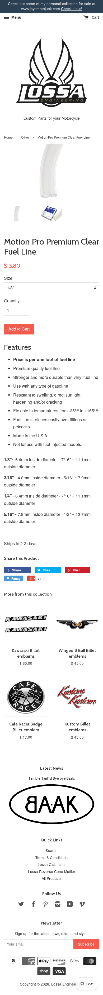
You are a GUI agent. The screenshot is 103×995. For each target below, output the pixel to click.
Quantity (12, 301)
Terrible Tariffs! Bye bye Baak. (51, 778)
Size (8, 278)
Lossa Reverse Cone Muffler (51, 871)
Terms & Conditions (51, 857)
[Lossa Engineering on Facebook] (33, 904)
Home (8, 137)
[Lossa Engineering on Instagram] (57, 904)
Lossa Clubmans (51, 864)
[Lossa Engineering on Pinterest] (45, 904)
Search (52, 850)
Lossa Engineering (66, 984)
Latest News (51, 768)
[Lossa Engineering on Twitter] (21, 904)
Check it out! (71, 9)
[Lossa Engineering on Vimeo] (82, 904)
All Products (52, 878)
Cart (95, 17)
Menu (15, 17)
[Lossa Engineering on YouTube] (70, 904)
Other (25, 137)
